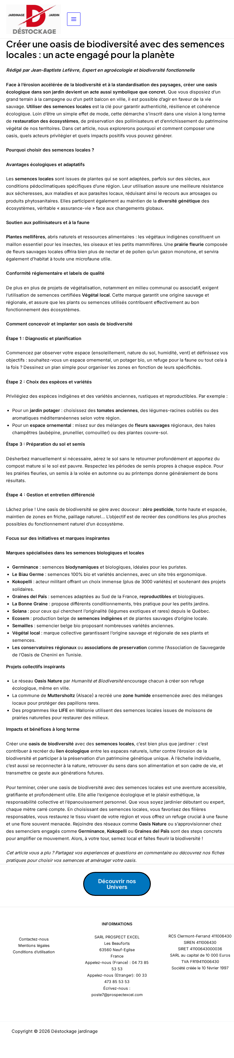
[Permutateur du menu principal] (73, 19)
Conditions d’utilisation (34, 952)
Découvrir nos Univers (117, 884)
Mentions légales (34, 945)
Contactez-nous (34, 939)
